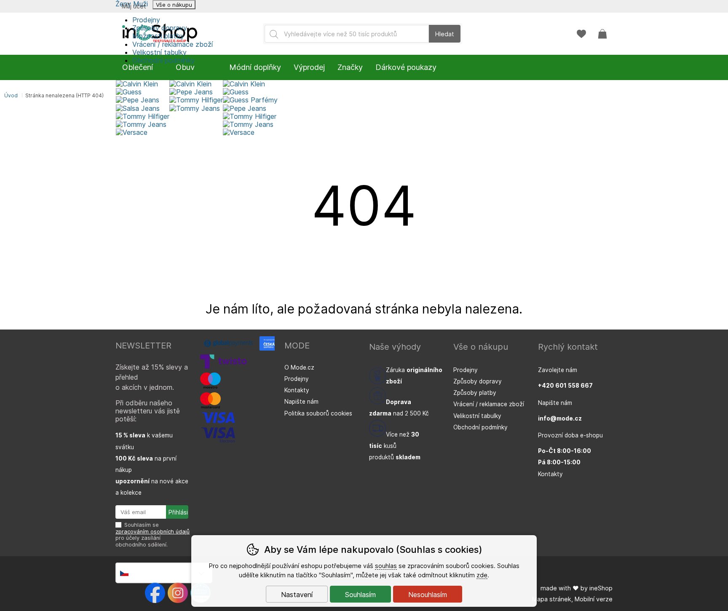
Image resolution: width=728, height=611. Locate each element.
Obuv (185, 67)
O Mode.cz (299, 367)
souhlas (386, 565)
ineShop (601, 588)
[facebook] (155, 593)
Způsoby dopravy (159, 28)
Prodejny (146, 20)
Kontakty (296, 390)
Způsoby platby (474, 392)
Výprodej (309, 67)
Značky (350, 67)
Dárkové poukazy (405, 67)
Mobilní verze (594, 599)
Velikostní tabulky (159, 52)
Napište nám (301, 401)
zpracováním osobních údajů (152, 531)
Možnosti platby (158, 36)
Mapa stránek (551, 599)
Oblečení (137, 67)
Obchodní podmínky (480, 427)
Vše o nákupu (174, 4)
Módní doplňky (255, 67)
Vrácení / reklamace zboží (172, 44)
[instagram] (178, 593)
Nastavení (297, 594)
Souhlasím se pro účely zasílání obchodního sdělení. (152, 534)
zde (481, 575)
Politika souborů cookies (318, 413)
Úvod (11, 95)
